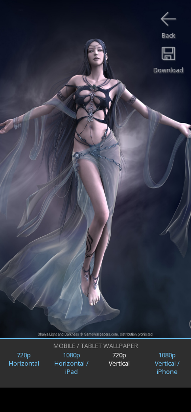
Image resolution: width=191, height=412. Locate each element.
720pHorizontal (24, 359)
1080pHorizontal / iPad (71, 363)
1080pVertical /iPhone (167, 363)
